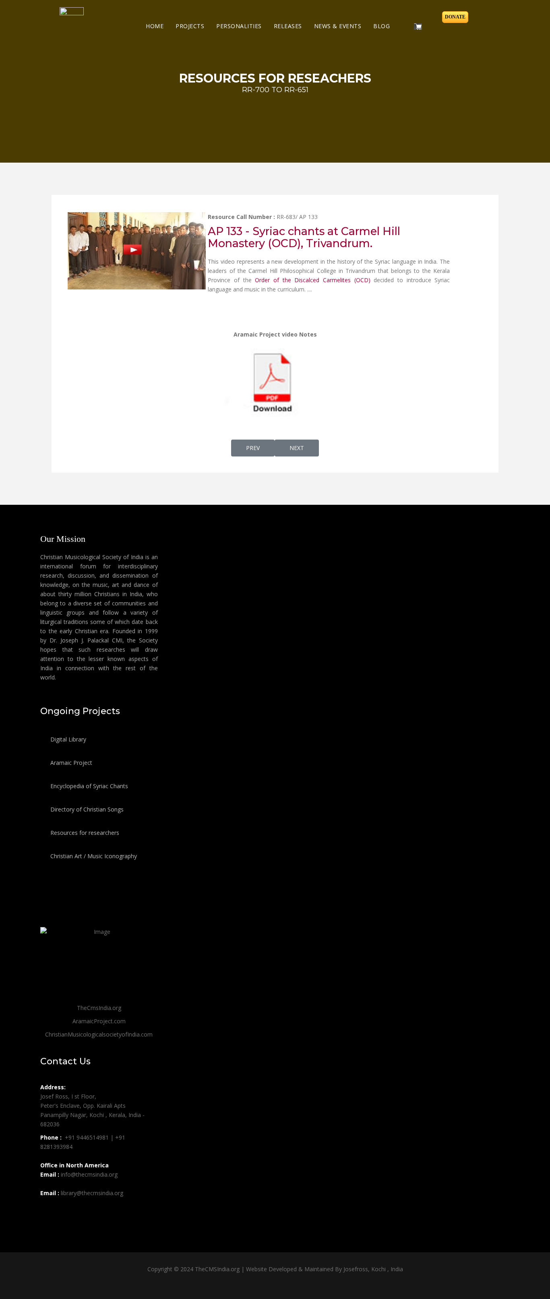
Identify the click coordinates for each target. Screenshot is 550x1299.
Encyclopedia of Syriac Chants (88, 786)
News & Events (338, 26)
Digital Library (67, 739)
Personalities (239, 26)
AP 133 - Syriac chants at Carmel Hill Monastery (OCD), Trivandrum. (304, 237)
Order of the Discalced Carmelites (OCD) (312, 280)
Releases (288, 26)
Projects (190, 26)
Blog (381, 26)
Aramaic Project (70, 762)
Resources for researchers (84, 832)
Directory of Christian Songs (86, 809)
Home (154, 26)
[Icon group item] (47, 1211)
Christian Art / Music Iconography (93, 856)
